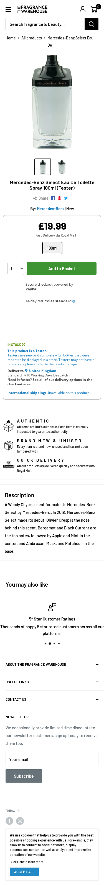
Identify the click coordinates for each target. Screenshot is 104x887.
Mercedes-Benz (50, 208)
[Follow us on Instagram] (20, 821)
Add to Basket (61, 268)
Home (11, 38)
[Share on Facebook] (53, 198)
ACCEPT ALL (24, 872)
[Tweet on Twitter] (66, 198)
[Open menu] (8, 9)
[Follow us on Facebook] (9, 821)
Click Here (17, 862)
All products (31, 38)
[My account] (82, 9)
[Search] (91, 24)
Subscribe (24, 775)
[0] (93, 9)
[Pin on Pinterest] (59, 198)
